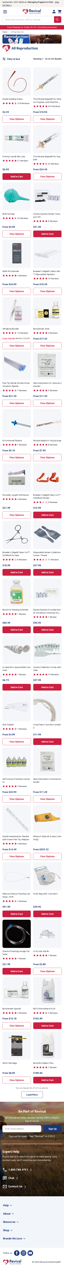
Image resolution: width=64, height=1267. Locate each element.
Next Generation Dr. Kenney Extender (47, 385)
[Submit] (57, 19)
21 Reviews (22, 160)
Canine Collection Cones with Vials (47, 669)
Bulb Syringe (8, 213)
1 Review (21, 614)
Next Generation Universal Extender (47, 781)
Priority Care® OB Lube (13, 156)
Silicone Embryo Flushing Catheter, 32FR (16, 895)
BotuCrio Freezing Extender (15, 609)
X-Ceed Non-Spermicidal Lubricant (16, 669)
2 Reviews (22, 275)
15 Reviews (22, 332)
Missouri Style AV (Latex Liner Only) (47, 838)
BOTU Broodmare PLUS (44, 1008)
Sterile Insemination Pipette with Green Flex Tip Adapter (15, 838)
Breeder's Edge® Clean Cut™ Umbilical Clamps (46, 496)
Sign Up (53, 1128)
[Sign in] (54, 11)
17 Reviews (53, 559)
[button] (4, 11)
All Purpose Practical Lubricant (16, 781)
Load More (32, 1094)
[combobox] (32, 19)
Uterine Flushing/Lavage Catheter (16, 953)
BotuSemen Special (11, 1008)
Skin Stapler (8, 724)
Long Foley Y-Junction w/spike (47, 726)
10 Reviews (53, 278)
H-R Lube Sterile (41, 951)
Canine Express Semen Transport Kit (46, 215)
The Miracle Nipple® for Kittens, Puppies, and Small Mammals (47, 101)
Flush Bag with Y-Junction (45, 893)
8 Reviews (53, 444)
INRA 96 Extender (10, 271)
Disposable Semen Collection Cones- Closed (47, 554)
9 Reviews (53, 221)
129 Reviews (23, 103)
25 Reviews (22, 218)
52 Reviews (53, 163)
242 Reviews (54, 106)
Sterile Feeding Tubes (12, 99)
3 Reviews (22, 843)
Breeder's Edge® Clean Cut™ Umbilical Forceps (16, 554)
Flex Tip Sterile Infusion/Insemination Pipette (16, 385)
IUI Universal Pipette (12, 440)
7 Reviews (22, 390)
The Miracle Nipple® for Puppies (47, 158)
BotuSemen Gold (41, 328)
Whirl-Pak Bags (9, 1063)
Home (4, 32)
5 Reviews (53, 390)
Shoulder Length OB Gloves (15, 494)
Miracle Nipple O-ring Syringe (47, 440)
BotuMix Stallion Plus (43, 1063)
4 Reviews (53, 332)
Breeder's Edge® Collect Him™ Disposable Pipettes (46, 273)
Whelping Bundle (10, 328)
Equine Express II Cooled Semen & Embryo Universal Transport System (47, 611)
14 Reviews (53, 674)
